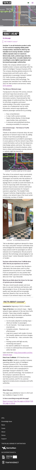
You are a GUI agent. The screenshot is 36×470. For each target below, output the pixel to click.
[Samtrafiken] (9, 448)
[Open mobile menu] (32, 3)
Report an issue (8, 401)
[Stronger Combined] (11, 457)
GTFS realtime (7, 85)
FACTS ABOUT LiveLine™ (11, 41)
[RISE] (3, 457)
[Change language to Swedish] (28, 2)
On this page (7, 38)
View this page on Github (21, 401)
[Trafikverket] (10, 462)
